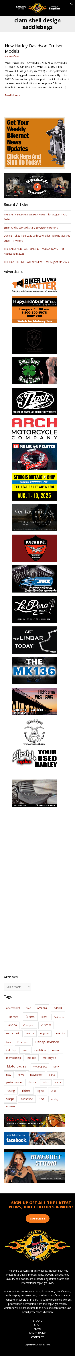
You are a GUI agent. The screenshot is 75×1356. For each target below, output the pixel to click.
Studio (38, 1320)
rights (41, 1090)
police (46, 1082)
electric (30, 1033)
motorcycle (49, 1057)
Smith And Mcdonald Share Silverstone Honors (31, 227)
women (10, 1106)
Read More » (12, 95)
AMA (28, 1008)
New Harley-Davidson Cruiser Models (34, 48)
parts (52, 1074)
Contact (37, 1337)
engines (44, 1033)
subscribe (27, 1099)
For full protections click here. (37, 1312)
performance (14, 1082)
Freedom (22, 1042)
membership (13, 1057)
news (21, 1074)
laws (24, 1050)
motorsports (40, 1066)
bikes (45, 1017)
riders (26, 1090)
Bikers (30, 1016)
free (8, 1042)
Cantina (12, 1025)
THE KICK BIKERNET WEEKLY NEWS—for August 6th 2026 (36, 262)
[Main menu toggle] (4, 4)
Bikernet (12, 1017)
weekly (55, 1099)
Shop (53, 1090)
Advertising (37, 1333)
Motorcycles (16, 1066)
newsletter (36, 1074)
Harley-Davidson (47, 1042)
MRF (56, 1066)
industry (11, 1050)
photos (32, 1082)
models (31, 1057)
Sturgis (10, 1099)
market (56, 1050)
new (8, 1074)
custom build (13, 1033)
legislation (40, 1050)
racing (11, 1091)
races (58, 1082)
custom (46, 1025)
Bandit (58, 1008)
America (42, 1008)
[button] (71, 4)
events (60, 1033)
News (37, 1328)
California (59, 1017)
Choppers (29, 1025)
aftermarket (13, 1008)
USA (42, 1099)
